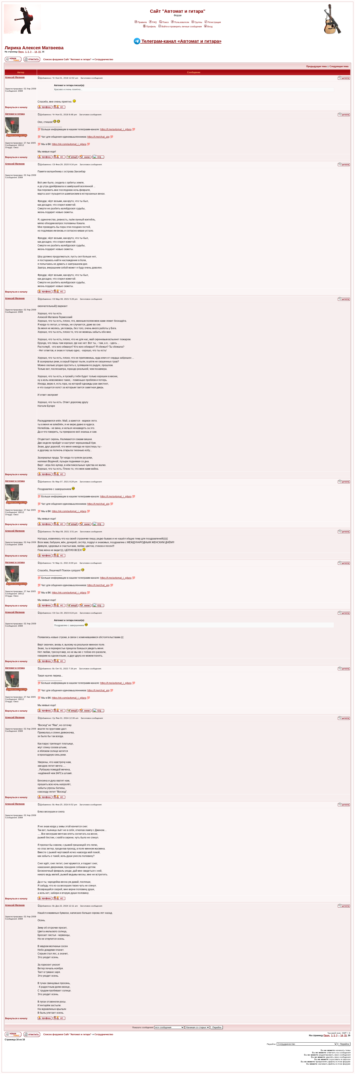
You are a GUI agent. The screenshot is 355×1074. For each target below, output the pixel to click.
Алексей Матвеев (15, 77)
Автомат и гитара (15, 114)
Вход (209, 26)
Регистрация (214, 22)
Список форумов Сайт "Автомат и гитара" (67, 59)
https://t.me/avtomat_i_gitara (115, 129)
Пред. (21, 52)
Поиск (165, 22)
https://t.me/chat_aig (98, 136)
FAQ (154, 22)
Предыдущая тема (316, 66)
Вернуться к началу (16, 107)
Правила (142, 22)
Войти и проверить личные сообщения (181, 26)
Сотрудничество (104, 59)
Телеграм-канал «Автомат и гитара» (180, 41)
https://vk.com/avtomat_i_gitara (69, 144)
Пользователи (181, 22)
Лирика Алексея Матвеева (34, 47)
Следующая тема (339, 66)
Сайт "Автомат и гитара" (177, 11)
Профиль (151, 26)
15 (39, 52)
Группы (198, 22)
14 (36, 52)
